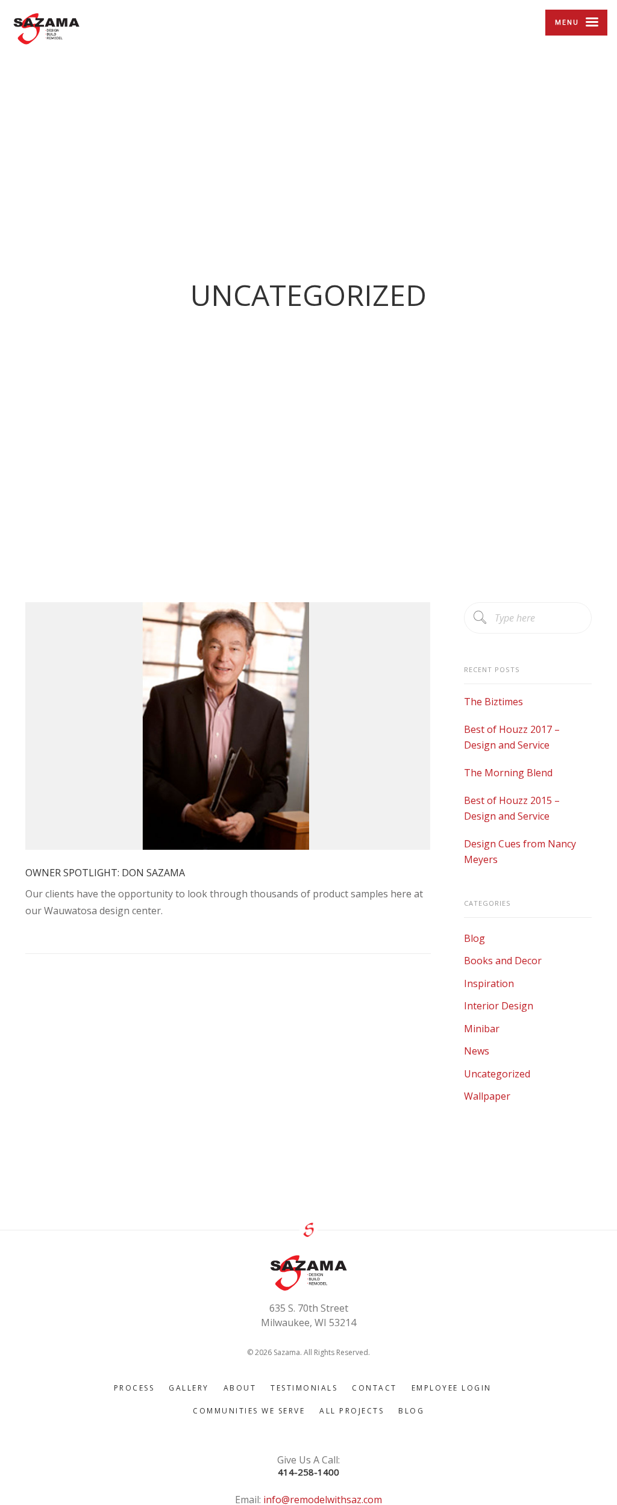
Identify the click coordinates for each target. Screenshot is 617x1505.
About (240, 1388)
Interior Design (498, 1005)
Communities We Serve (249, 1411)
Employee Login (452, 1388)
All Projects (351, 1411)
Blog (474, 938)
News (476, 1051)
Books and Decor (503, 960)
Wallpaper (487, 1096)
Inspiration (489, 983)
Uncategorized (497, 1073)
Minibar (482, 1028)
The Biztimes (493, 701)
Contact (374, 1388)
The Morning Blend (508, 772)
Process (134, 1388)
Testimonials (304, 1388)
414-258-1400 (308, 1472)
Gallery (189, 1388)
